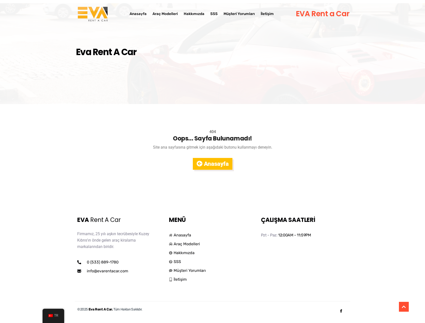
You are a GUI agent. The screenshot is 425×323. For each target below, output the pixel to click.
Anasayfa (138, 14)
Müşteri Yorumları (239, 14)
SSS (214, 14)
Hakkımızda (194, 14)
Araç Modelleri (165, 14)
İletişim (267, 14)
